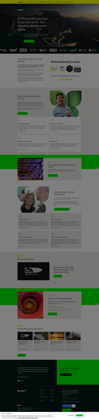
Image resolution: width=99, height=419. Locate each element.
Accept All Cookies (80, 415)
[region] (49, 415)
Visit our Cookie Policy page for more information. (28, 417)
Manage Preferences (72, 415)
